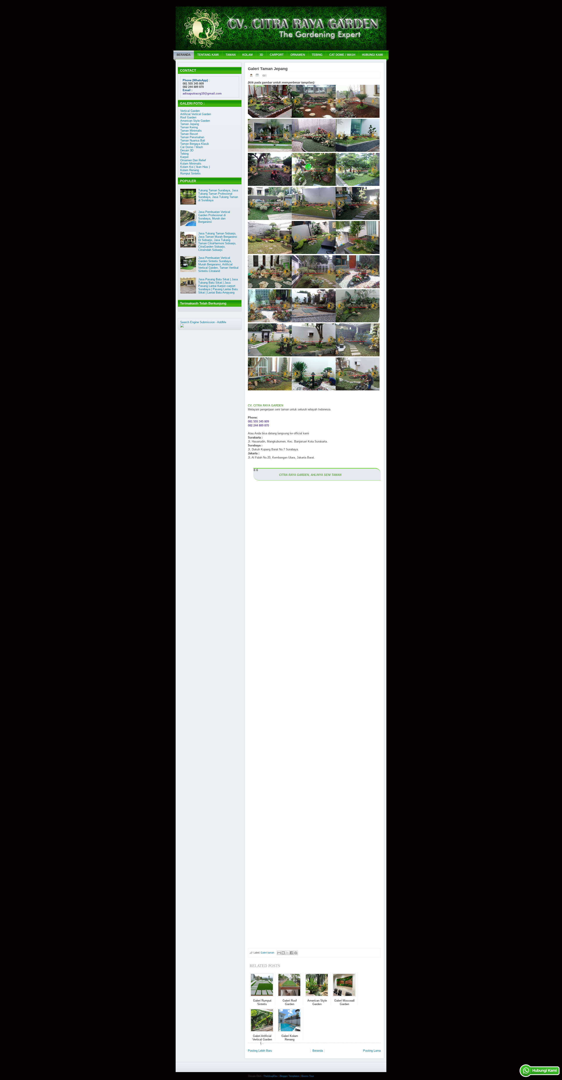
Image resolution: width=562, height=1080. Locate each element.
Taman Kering (189, 127)
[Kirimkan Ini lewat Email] (279, 953)
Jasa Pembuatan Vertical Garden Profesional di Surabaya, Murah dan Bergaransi (214, 216)
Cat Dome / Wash (191, 147)
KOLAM (247, 54)
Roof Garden (188, 117)
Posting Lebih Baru (260, 1050)
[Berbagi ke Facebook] (291, 953)
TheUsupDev (270, 1076)
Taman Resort (189, 134)
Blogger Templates (289, 1076)
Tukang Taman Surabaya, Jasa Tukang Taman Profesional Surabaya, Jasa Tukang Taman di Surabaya (218, 195)
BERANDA (184, 54)
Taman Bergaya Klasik (194, 143)
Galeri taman (267, 952)
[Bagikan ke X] (287, 953)
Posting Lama (372, 1050)
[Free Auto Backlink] (194, 325)
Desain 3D (186, 150)
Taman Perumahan (192, 137)
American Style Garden (195, 120)
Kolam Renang (189, 170)
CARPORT (277, 54)
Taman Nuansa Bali (192, 140)
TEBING (317, 54)
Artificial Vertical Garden (195, 114)
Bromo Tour (307, 1076)
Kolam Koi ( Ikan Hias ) (195, 167)
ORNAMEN (297, 54)
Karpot (184, 157)
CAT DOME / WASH (342, 54)
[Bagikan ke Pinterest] (296, 953)
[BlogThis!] (283, 953)
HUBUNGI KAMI (372, 54)
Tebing (184, 153)
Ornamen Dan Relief (193, 160)
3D (261, 54)
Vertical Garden (190, 110)
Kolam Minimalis (190, 163)
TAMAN (231, 54)
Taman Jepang (189, 124)
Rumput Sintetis (190, 173)
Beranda (317, 1050)
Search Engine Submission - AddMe (203, 322)
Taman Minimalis (191, 130)
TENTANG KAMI (208, 54)
